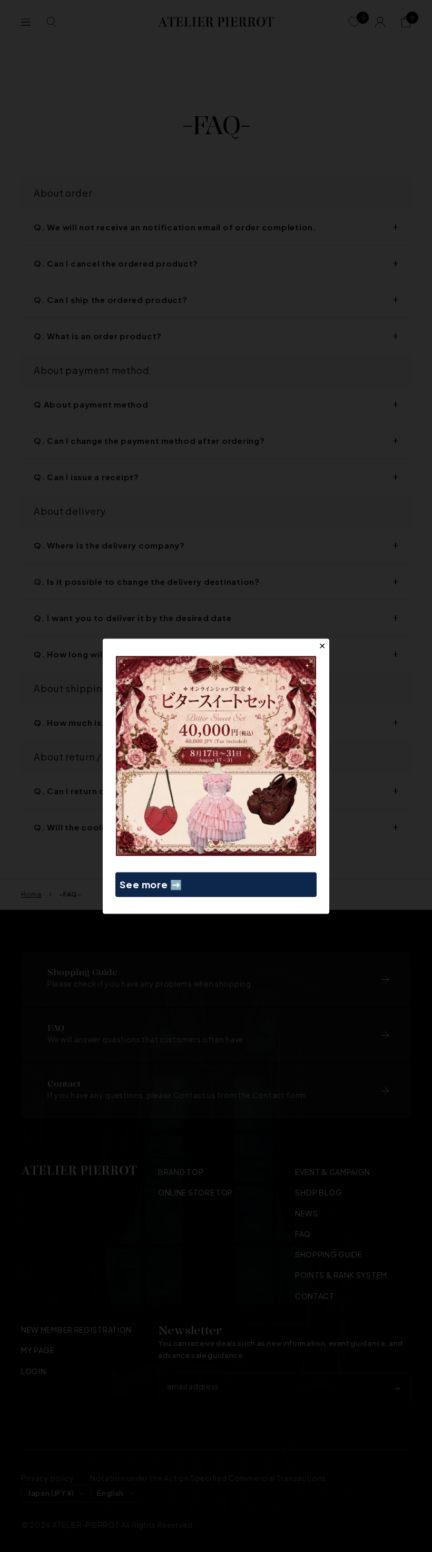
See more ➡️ (151, 884)
